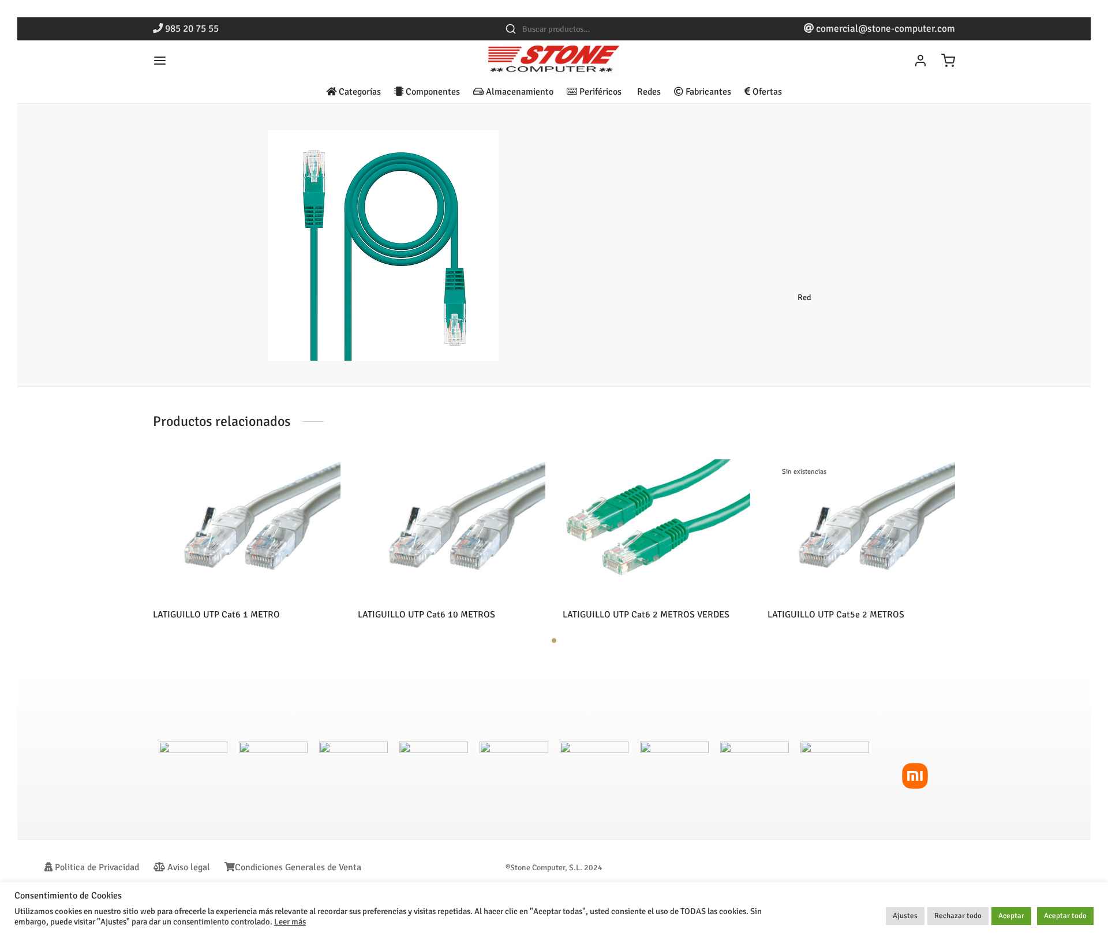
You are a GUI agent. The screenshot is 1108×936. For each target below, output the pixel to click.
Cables (698, 154)
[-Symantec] (353, 776)
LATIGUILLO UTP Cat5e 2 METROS (836, 614)
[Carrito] (948, 61)
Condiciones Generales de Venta (298, 867)
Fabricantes (707, 92)
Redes (648, 92)
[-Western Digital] (834, 776)
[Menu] (160, 60)
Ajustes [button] (905, 915)
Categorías (358, 92)
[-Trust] (754, 776)
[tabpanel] (246, 539)
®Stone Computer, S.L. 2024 (554, 868)
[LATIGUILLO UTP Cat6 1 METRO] (246, 529)
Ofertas (766, 92)
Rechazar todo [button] (958, 915)
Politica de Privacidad (96, 867)
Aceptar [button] (1011, 915)
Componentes (431, 92)
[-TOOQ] (514, 776)
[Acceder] (920, 61)
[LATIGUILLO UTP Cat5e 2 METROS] (861, 529)
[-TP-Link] (674, 776)
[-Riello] (193, 776)
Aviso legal (187, 867)
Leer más (290, 921)
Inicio (666, 154)
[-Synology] (433, 776)
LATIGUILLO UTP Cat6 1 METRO (216, 614)
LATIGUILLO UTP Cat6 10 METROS (426, 614)
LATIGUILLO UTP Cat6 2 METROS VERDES (646, 614)
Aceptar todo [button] (1065, 915)
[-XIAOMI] (915, 776)
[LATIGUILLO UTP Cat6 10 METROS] (451, 529)
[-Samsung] (273, 776)
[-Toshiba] (594, 776)
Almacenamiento (518, 92)
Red (726, 154)
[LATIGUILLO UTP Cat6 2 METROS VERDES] (656, 529)
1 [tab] (554, 640)
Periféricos (599, 92)
